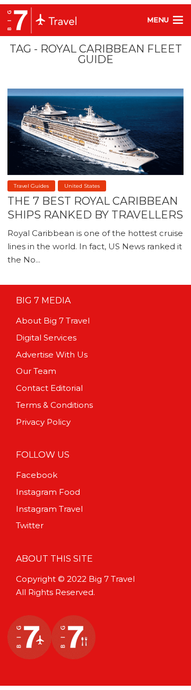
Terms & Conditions (54, 405)
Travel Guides (31, 185)
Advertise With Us (52, 355)
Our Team (36, 371)
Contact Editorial (49, 388)
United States (82, 185)
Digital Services (46, 338)
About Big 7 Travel (53, 321)
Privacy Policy (43, 422)
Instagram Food (48, 492)
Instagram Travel (49, 509)
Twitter (30, 525)
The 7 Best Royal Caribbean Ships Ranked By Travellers (95, 208)
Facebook (36, 475)
